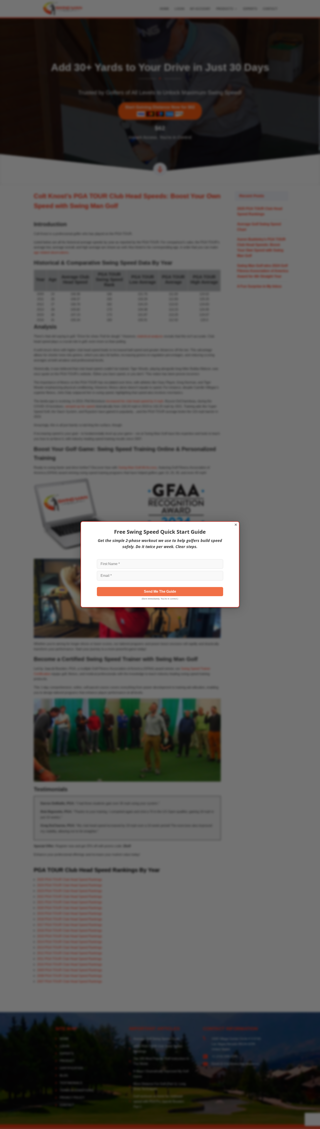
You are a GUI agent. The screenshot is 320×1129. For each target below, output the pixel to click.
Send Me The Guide (160, 591)
